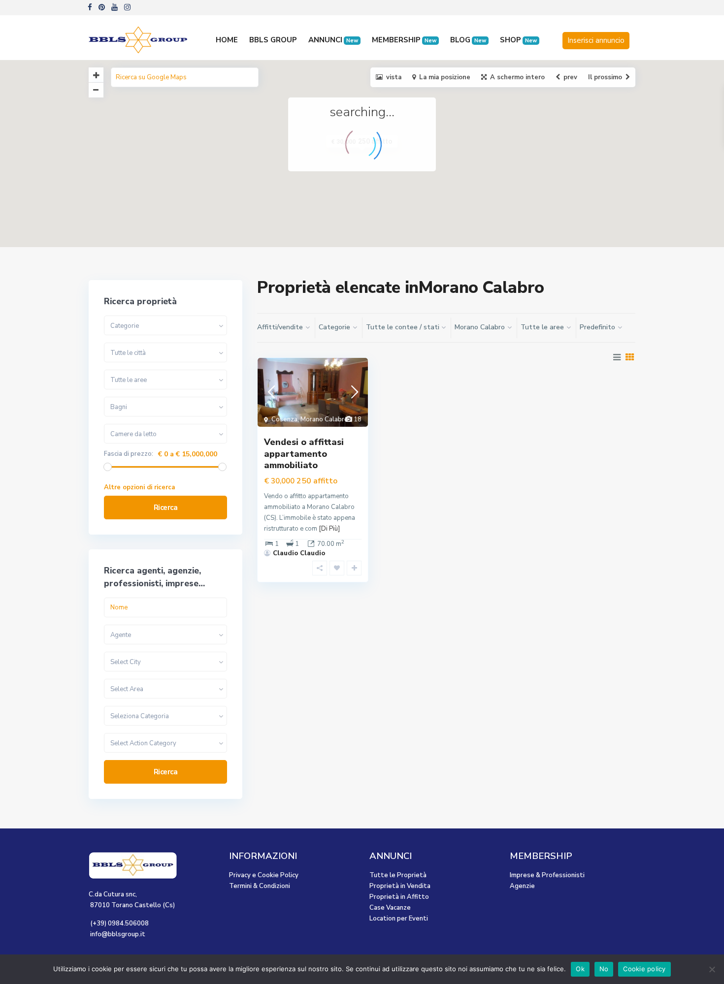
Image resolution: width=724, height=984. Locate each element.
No (604, 969)
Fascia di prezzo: (128, 454)
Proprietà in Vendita (399, 886)
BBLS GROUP (273, 40)
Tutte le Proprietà (398, 875)
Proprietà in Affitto (399, 896)
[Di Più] (329, 528)
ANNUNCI (333, 40)
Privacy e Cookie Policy (263, 875)
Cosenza (284, 419)
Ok (580, 969)
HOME (227, 40)
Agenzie (522, 886)
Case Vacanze (390, 907)
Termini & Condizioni (259, 886)
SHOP (518, 40)
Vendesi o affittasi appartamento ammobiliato (304, 453)
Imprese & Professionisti (547, 875)
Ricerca (166, 507)
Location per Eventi (398, 918)
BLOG (468, 40)
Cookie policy (644, 969)
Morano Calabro (324, 419)
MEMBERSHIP (404, 40)
